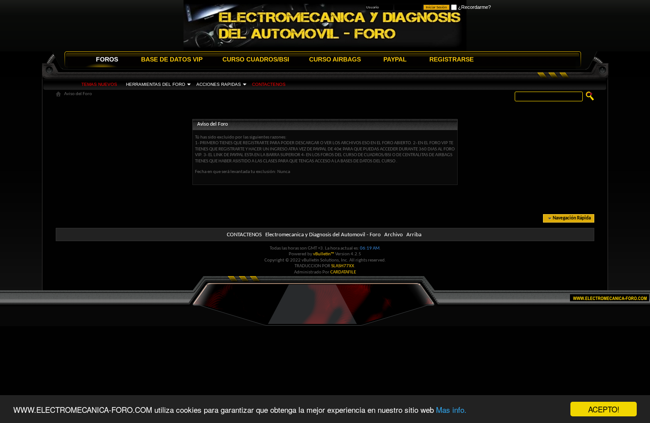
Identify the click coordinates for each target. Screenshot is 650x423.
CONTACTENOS (269, 84)
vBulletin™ (323, 254)
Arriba (413, 235)
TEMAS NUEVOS (99, 84)
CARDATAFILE (343, 272)
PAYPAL (395, 59)
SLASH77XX (342, 266)
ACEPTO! (603, 409)
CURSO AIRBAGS (335, 59)
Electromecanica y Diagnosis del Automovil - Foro (323, 235)
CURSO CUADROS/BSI (255, 59)
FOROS (107, 59)
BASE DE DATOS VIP (172, 59)
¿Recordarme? (474, 7)
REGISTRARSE (451, 59)
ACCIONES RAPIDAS (218, 84)
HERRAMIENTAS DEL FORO (155, 84)
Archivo (393, 235)
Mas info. (451, 409)
